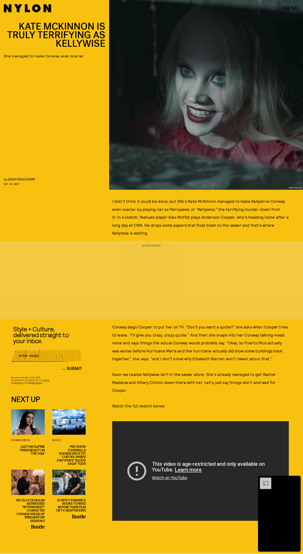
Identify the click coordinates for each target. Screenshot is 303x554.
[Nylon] (27, 8)
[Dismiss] (295, 480)
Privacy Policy (34, 382)
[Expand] (263, 480)
